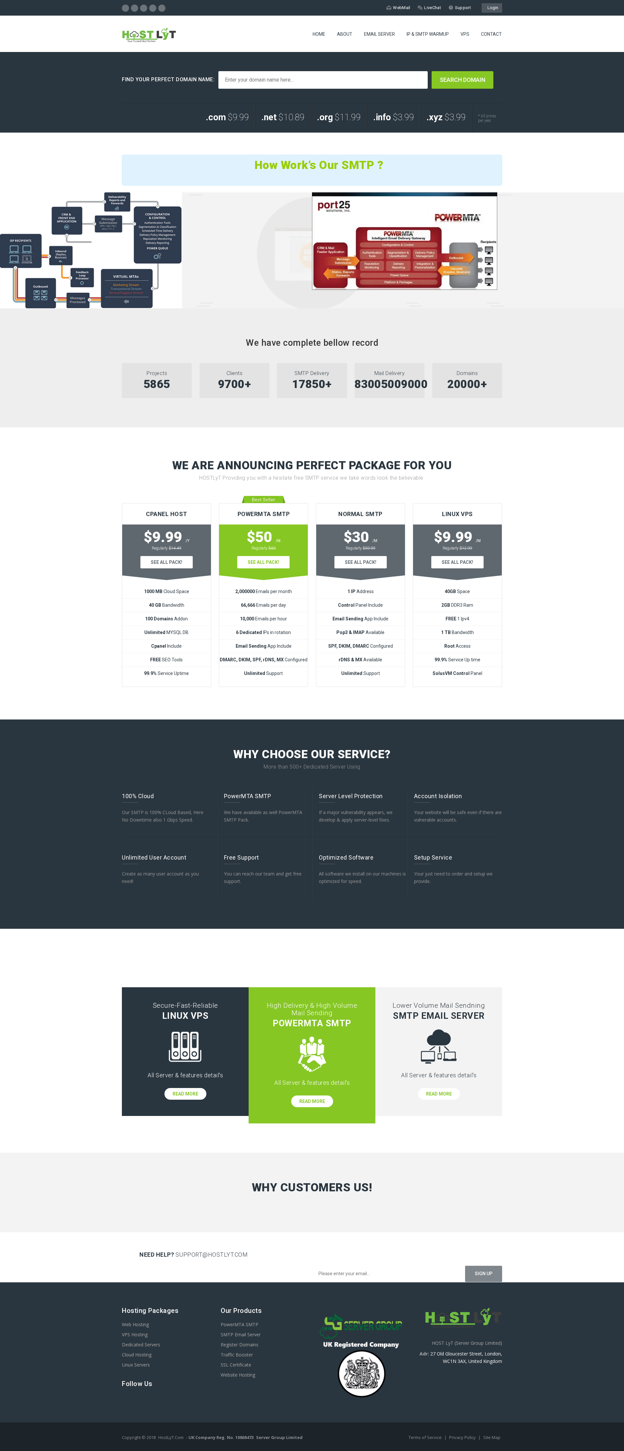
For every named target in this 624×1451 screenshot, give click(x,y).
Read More (185, 1093)
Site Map (491, 1437)
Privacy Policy (463, 1437)
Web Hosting (135, 1324)
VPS (465, 34)
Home (319, 34)
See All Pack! (166, 562)
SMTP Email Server (241, 1334)
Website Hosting (238, 1375)
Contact (491, 34)
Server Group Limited (279, 1437)
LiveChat (432, 7)
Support (463, 7)
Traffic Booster (237, 1355)
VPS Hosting (135, 1334)
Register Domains (239, 1344)
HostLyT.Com (171, 1437)
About (344, 34)
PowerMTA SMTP (239, 1324)
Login (492, 7)
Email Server (379, 34)
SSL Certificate (236, 1365)
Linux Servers (136, 1365)
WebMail (401, 7)
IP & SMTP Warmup (428, 34)
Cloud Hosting (136, 1355)
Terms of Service (426, 1437)
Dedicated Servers (141, 1344)
